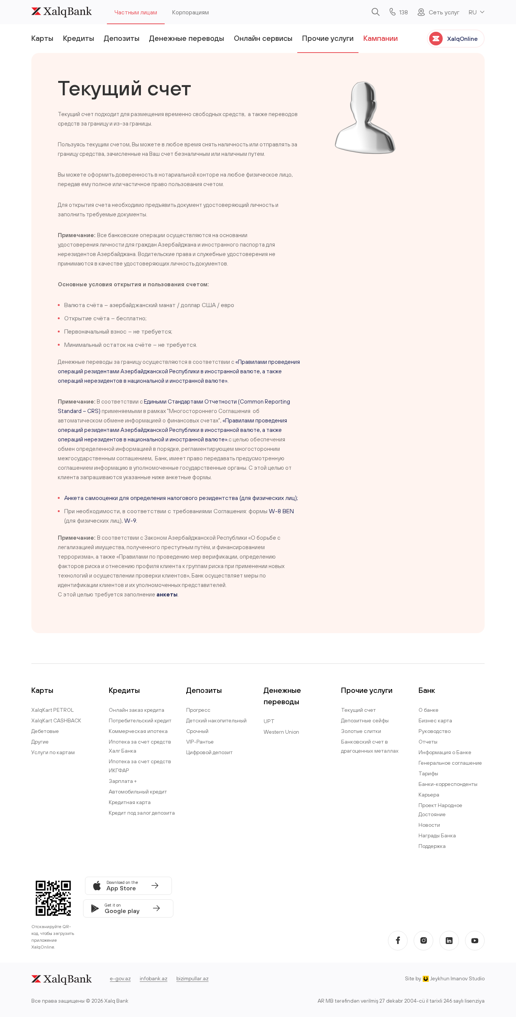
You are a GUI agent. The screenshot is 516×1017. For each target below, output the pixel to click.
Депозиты (121, 38)
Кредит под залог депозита (142, 813)
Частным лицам (135, 12)
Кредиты (78, 38)
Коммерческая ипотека (138, 731)
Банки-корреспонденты (448, 784)
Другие (40, 742)
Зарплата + (123, 781)
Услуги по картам (53, 752)
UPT (269, 721)
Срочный (197, 731)
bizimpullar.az (192, 978)
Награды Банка (437, 835)
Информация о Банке (445, 752)
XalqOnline (462, 38)
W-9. (130, 520)
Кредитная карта (130, 802)
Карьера (429, 795)
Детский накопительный (216, 720)
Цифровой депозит (209, 752)
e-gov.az (120, 978)
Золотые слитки (361, 731)
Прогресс (198, 710)
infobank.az (153, 978)
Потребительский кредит (140, 720)
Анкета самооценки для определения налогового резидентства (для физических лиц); (181, 497)
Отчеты (428, 742)
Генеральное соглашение (450, 763)
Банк (427, 690)
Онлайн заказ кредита (136, 710)
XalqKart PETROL (52, 710)
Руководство (435, 731)
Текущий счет (358, 710)
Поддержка (432, 846)
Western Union (281, 732)
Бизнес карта (435, 720)
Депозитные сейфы (365, 720)
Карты (42, 38)
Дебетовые (45, 731)
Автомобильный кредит (138, 792)
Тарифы (428, 773)
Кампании (380, 38)
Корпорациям (190, 12)
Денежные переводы (186, 38)
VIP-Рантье (200, 742)
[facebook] (398, 940)
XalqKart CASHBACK (56, 720)
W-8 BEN (281, 511)
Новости (429, 825)
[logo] (61, 12)
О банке (429, 710)
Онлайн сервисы (263, 38)
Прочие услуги (328, 38)
